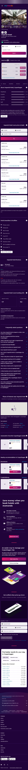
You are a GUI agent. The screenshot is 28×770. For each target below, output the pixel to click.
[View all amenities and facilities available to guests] (26, 220)
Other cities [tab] (5, 657)
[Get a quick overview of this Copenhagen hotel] (26, 87)
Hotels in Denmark (20, 710)
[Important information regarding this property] (26, 293)
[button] (2, 5)
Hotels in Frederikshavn (7, 681)
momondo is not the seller (8, 700)
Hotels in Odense (6, 672)
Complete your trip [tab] (15, 660)
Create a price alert (19, 529)
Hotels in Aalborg (6, 670)
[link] (15, 471)
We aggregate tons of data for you (10, 703)
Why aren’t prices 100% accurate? (10, 705)
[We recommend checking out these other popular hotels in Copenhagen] (26, 436)
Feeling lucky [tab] (6, 660)
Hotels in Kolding (6, 675)
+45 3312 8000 (4, 40)
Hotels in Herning (6, 679)
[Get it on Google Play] (4, 759)
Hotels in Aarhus (5, 668)
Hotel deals (5, 710)
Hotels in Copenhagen (16, 711)
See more (24, 461)
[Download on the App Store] (11, 759)
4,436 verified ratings (14, 42)
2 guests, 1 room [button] (6, 49)
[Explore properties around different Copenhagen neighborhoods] (26, 457)
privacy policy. (23, 640)
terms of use (17, 640)
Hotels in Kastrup (6, 666)
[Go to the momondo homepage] (8, 5)
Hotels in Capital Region (5, 711)
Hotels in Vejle (5, 677)
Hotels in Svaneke (6, 684)
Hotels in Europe (12, 710)
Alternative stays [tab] (14, 657)
